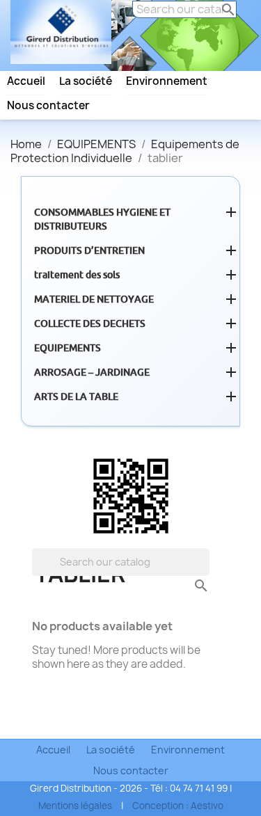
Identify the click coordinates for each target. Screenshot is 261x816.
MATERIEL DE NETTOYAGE (94, 299)
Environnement (166, 81)
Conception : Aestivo (177, 805)
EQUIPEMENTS (67, 347)
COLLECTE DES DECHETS (89, 323)
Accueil (26, 81)
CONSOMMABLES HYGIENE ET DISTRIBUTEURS (102, 219)
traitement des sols (77, 274)
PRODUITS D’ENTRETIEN (89, 250)
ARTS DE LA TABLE (76, 396)
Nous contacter (48, 106)
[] (187, 572)
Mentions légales (75, 805)
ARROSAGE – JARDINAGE (92, 372)
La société (85, 81)
